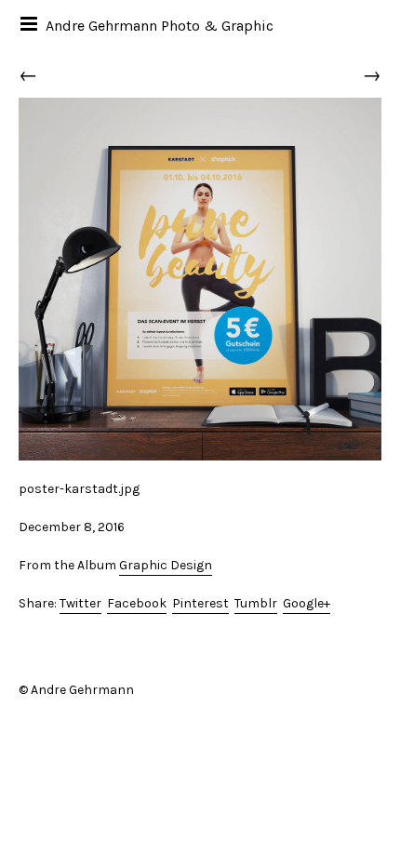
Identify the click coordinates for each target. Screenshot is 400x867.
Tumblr (255, 603)
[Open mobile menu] (30, 23)
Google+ (306, 603)
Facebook (137, 603)
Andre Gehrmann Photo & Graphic (159, 25)
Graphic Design (165, 565)
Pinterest (200, 603)
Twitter (80, 603)
